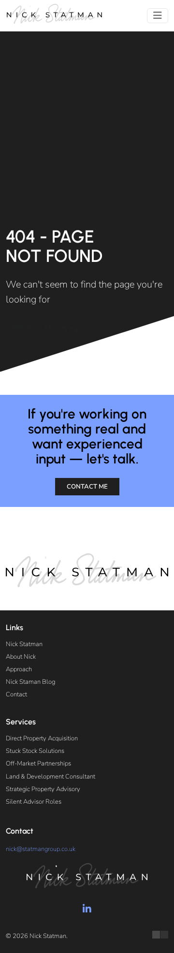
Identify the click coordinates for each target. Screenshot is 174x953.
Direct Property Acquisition (42, 738)
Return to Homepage (47, 327)
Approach (19, 669)
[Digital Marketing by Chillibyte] (160, 935)
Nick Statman (24, 644)
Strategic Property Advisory (43, 789)
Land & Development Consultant (50, 776)
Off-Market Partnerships (38, 763)
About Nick (21, 656)
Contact (16, 694)
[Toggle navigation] (157, 15)
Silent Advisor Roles (33, 801)
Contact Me (87, 486)
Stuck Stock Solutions (35, 751)
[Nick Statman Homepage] (54, 14)
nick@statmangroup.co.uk (40, 849)
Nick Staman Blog (30, 682)
